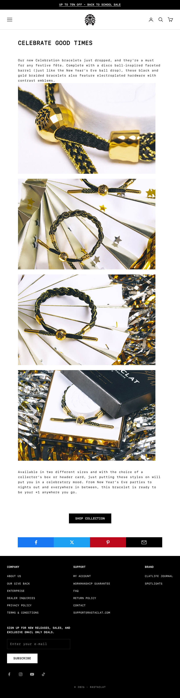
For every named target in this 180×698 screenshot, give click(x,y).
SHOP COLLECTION (90, 518)
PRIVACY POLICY (19, 605)
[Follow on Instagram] (20, 674)
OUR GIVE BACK (18, 584)
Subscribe (22, 658)
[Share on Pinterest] (108, 542)
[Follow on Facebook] (9, 674)
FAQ (76, 591)
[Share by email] (144, 542)
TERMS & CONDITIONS (23, 613)
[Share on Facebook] (36, 542)
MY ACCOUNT (82, 576)
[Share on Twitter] (72, 542)
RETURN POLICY (84, 598)
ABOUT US (14, 576)
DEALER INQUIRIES (21, 598)
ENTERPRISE (16, 591)
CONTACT (79, 605)
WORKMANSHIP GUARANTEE (91, 584)
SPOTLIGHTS (153, 584)
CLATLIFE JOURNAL (159, 576)
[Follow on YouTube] (32, 674)
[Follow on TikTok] (43, 674)
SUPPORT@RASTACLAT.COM (91, 613)
